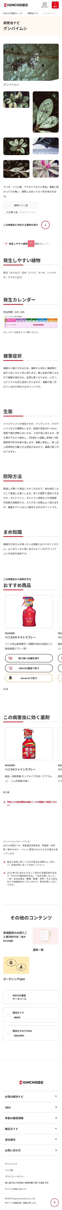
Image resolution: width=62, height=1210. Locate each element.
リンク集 (9, 1170)
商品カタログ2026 (22, 1033)
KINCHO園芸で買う (29, 668)
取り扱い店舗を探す (29, 658)
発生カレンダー (43, 243)
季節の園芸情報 (14, 1118)
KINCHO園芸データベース (19, 997)
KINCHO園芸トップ (12, 13)
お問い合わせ (13, 1150)
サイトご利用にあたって (16, 1188)
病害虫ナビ (33, 13)
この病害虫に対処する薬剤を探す (20, 224)
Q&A (8, 1107)
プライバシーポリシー (15, 1176)
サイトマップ (11, 1163)
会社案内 (10, 1139)
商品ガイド (18, 1015)
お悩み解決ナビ (14, 1096)
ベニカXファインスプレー (20, 637)
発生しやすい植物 (18, 243)
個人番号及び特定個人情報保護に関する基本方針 (27, 1182)
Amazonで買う (29, 678)
